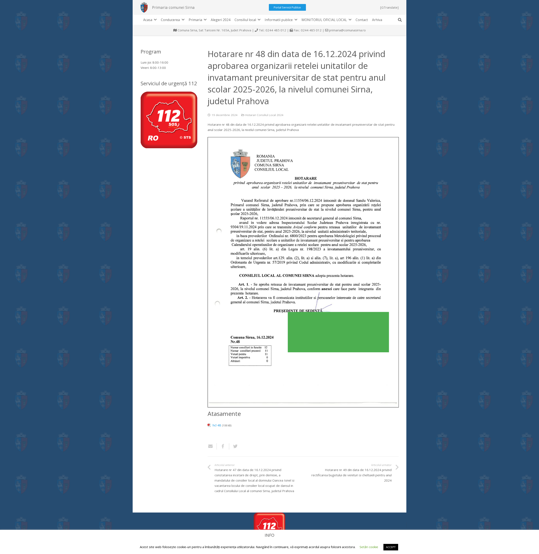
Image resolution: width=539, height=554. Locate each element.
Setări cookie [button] (369, 547)
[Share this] (223, 446)
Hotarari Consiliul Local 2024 (264, 115)
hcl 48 (217, 425)
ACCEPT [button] (391, 547)
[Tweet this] (233, 446)
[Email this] (212, 446)
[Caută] (399, 19)
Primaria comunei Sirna (173, 7)
